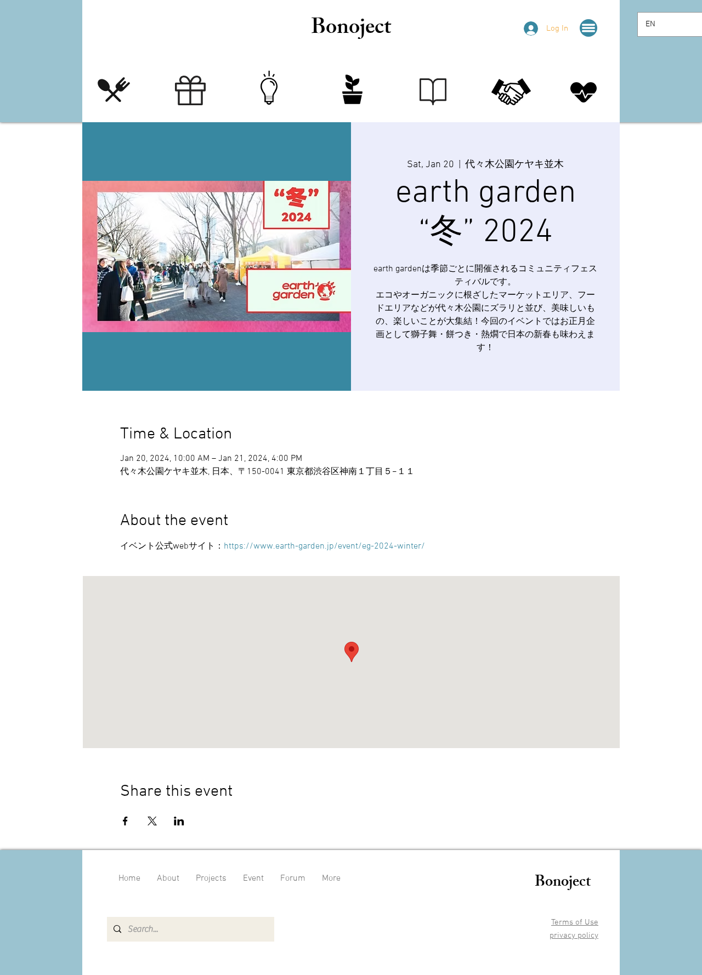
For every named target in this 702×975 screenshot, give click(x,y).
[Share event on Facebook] (125, 821)
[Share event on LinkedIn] (179, 821)
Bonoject (351, 29)
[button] (588, 28)
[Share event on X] (152, 821)
